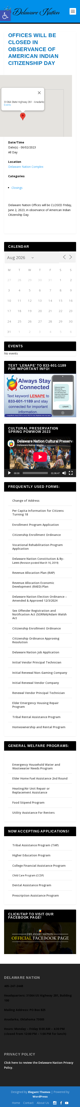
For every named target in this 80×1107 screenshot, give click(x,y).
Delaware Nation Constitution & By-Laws (38, 560)
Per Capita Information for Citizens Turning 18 (38, 512)
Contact (28, 1103)
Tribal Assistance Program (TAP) (35, 845)
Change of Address (25, 500)
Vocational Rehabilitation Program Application (37, 547)
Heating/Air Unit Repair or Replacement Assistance (31, 790)
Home (16, 1103)
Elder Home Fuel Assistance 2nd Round (39, 778)
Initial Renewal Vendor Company (35, 683)
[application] (40, 457)
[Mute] (64, 473)
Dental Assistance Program (31, 885)
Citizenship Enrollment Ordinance (36, 535)
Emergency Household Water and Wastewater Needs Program (36, 766)
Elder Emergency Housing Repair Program (35, 705)
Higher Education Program (31, 855)
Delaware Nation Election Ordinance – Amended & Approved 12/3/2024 (39, 598)
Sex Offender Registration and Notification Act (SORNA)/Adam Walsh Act (39, 614)
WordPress (40, 1096)
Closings (17, 188)
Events (7, 104)
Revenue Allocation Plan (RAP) (33, 573)
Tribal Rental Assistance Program (36, 717)
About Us (43, 1103)
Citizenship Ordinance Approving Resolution (35, 640)
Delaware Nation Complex (25, 167)
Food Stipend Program (28, 802)
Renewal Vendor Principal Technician (38, 693)
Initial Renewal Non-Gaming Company (39, 673)
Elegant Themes (39, 1092)
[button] (5, 15)
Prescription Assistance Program (35, 895)
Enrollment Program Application (35, 525)
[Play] (9, 473)
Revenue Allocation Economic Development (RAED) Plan (33, 584)
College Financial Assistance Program (39, 866)
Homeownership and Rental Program (38, 727)
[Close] (39, 93)
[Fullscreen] (71, 473)
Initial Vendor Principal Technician (36, 662)
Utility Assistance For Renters (33, 813)
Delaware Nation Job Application (35, 652)
